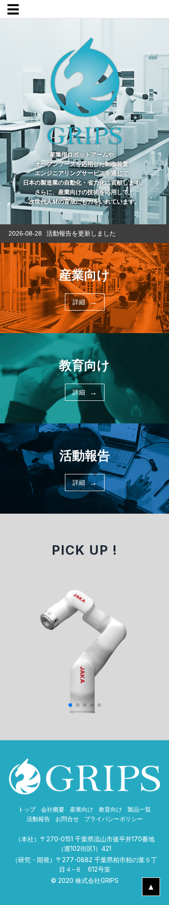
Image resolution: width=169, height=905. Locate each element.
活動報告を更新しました (81, 233)
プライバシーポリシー (113, 819)
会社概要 (52, 809)
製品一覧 (139, 809)
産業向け (81, 809)
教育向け (110, 809)
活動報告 (38, 819)
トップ (27, 809)
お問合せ (67, 819)
